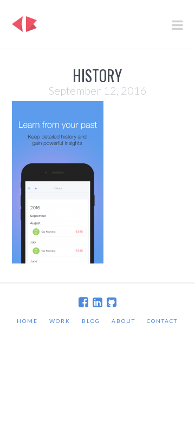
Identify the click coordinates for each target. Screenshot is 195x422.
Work (59, 321)
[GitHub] (111, 302)
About (123, 321)
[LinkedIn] (97, 302)
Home (27, 321)
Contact (162, 321)
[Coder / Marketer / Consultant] (24, 21)
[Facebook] (83, 302)
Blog (91, 321)
